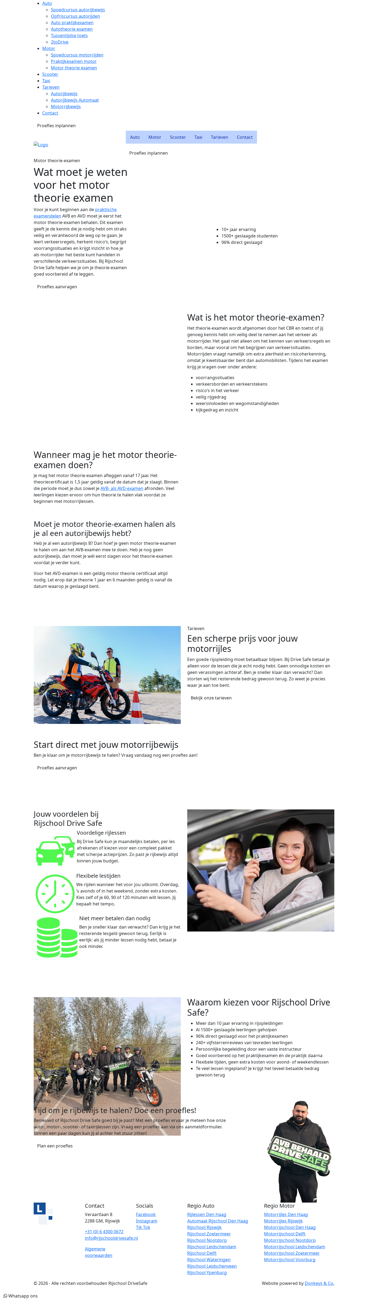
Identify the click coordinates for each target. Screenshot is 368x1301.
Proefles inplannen (56, 126)
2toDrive (59, 42)
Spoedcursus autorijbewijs (78, 10)
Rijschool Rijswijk (204, 1227)
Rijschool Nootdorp (207, 1240)
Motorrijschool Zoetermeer (292, 1253)
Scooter (50, 74)
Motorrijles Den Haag (286, 1214)
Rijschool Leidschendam (211, 1247)
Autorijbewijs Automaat (75, 100)
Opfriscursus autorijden (75, 16)
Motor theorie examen (74, 68)
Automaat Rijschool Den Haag (217, 1221)
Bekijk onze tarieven (211, 698)
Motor (48, 48)
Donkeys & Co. (319, 1283)
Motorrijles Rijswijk (283, 1221)
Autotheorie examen (72, 29)
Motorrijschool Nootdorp (290, 1240)
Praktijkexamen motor (74, 61)
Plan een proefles (55, 1146)
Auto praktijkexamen (72, 23)
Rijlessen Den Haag (206, 1214)
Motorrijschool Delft (284, 1234)
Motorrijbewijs (66, 106)
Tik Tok (143, 1227)
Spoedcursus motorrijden (77, 55)
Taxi (46, 81)
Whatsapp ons (22, 1296)
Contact (50, 113)
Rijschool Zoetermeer (209, 1234)
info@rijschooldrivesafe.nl (111, 1238)
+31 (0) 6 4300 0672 (104, 1232)
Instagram (146, 1221)
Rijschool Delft (202, 1253)
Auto (47, 3)
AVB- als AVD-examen (121, 488)
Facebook (146, 1214)
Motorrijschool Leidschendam (294, 1247)
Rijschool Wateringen (209, 1260)
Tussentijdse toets (69, 35)
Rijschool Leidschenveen (212, 1266)
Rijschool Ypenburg (207, 1272)
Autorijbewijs (64, 94)
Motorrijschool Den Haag (290, 1227)
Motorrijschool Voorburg (289, 1260)
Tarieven (51, 87)
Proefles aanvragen (57, 287)
